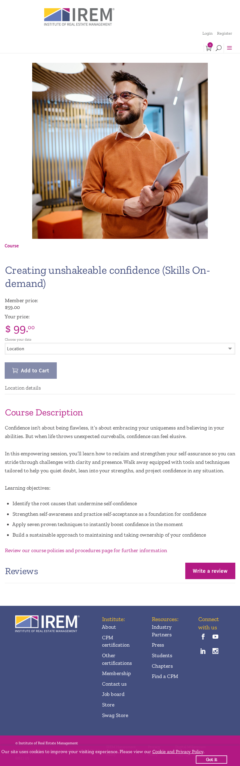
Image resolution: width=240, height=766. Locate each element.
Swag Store (115, 715)
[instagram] (215, 651)
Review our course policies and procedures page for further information (86, 550)
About (109, 627)
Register (224, 33)
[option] (120, 151)
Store (108, 704)
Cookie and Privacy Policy (177, 751)
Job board (113, 694)
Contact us (114, 684)
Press (158, 645)
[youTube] (215, 637)
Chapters (162, 666)
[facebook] (203, 637)
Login (207, 33)
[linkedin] (203, 651)
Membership (116, 673)
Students (162, 655)
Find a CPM (165, 676)
